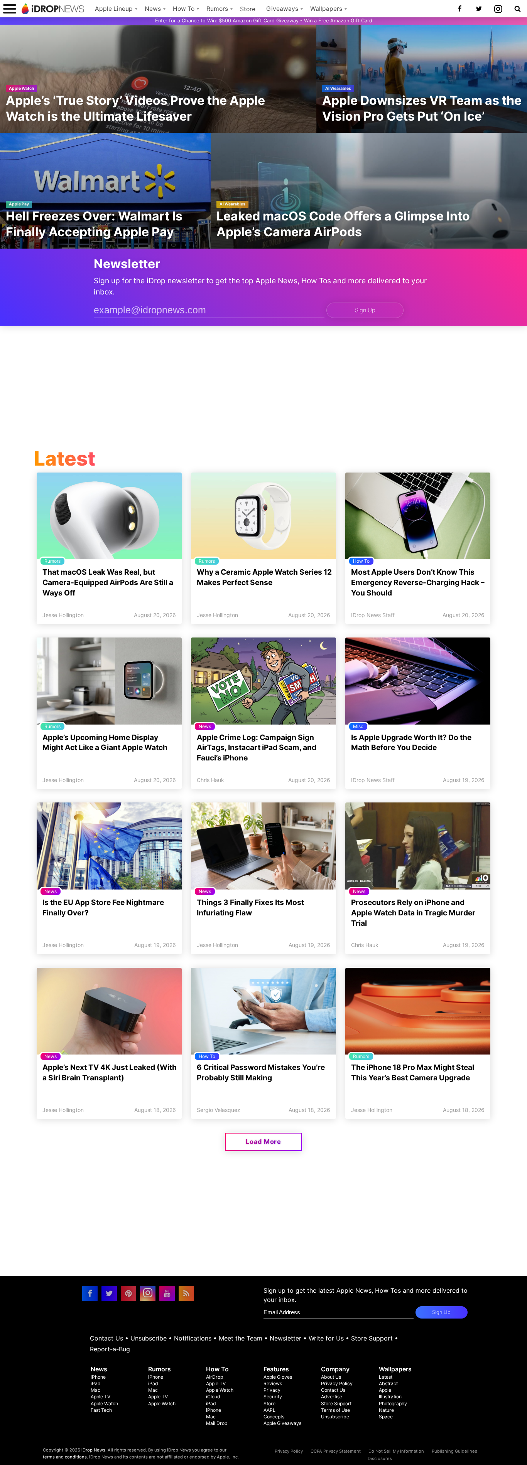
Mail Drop (216, 1423)
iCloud (213, 1396)
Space (386, 1417)
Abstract (388, 1383)
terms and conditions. (65, 1457)
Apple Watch (104, 1403)
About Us (331, 1377)
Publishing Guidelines (454, 1451)
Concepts (274, 1417)
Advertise (331, 1396)
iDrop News (93, 1450)
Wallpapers (326, 8)
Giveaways (282, 8)
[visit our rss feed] (186, 1293)
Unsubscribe (148, 1338)
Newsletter (285, 1338)
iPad (96, 1383)
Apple (385, 1390)
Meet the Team (240, 1338)
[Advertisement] (263, 389)
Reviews (273, 1383)
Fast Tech (101, 1410)
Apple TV (100, 1396)
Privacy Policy (337, 1383)
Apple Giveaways (282, 1423)
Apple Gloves (278, 1377)
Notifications (192, 1338)
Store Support (372, 1338)
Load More (263, 1141)
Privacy (272, 1390)
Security (273, 1396)
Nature (386, 1410)
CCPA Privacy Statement (336, 1451)
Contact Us (106, 1338)
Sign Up (365, 310)
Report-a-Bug (110, 1349)
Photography (393, 1403)
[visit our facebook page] (90, 1293)
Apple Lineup (114, 8)
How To (183, 8)
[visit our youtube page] (167, 1293)
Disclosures (380, 1458)
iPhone (98, 1377)
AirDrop (214, 1377)
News (153, 8)
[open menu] (9, 8)
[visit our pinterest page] (128, 1293)
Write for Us (326, 1338)
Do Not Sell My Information (396, 1451)
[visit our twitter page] (109, 1293)
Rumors (217, 8)
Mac (95, 1390)
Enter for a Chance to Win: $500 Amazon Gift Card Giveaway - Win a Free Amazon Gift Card (263, 21)
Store (247, 9)
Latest (385, 1377)
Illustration (390, 1396)
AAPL (269, 1410)
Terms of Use (335, 1410)
